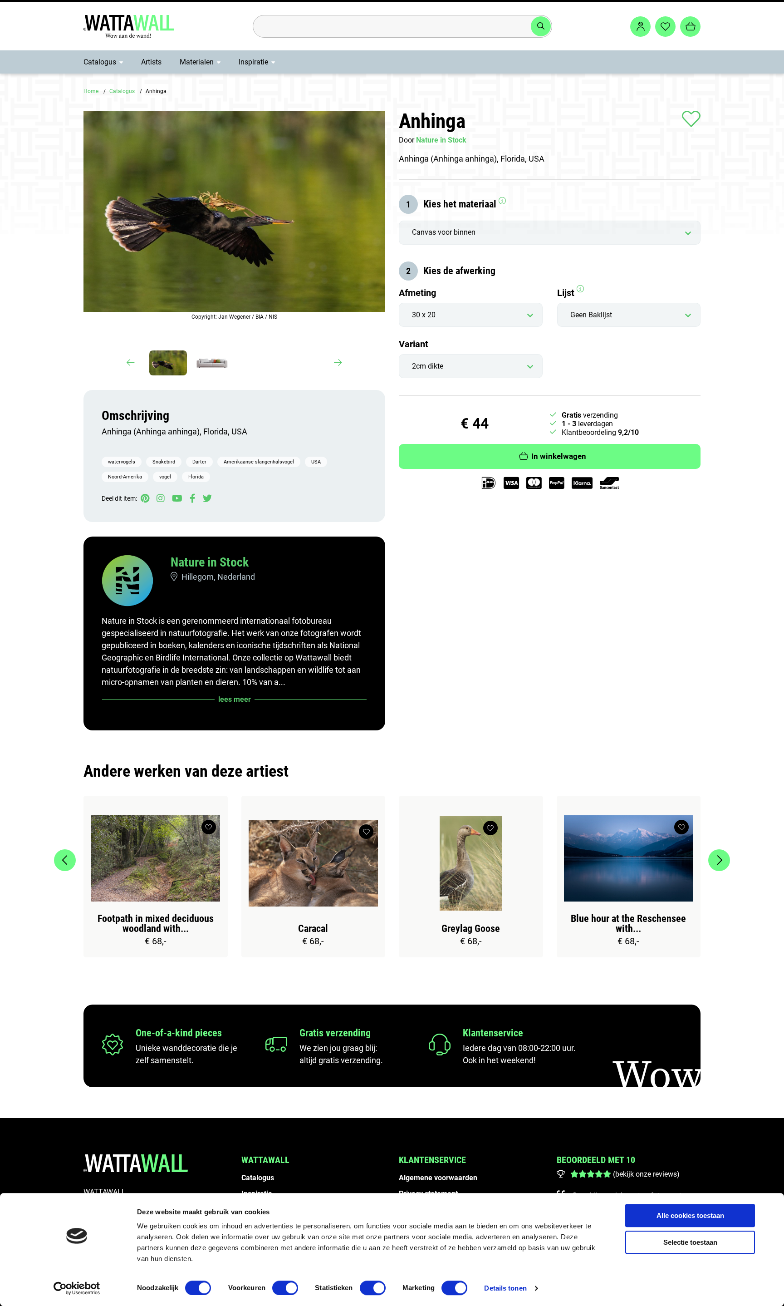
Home (90, 91)
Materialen (197, 62)
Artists (151, 62)
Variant (413, 344)
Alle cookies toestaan (690, 1215)
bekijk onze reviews (646, 1174)
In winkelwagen (558, 456)
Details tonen (505, 1288)
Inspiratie (253, 62)
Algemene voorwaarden (438, 1177)
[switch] (285, 1288)
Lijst (567, 292)
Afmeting (417, 292)
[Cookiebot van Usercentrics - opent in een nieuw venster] (77, 1288)
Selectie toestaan (690, 1242)
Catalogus (99, 62)
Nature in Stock (210, 562)
